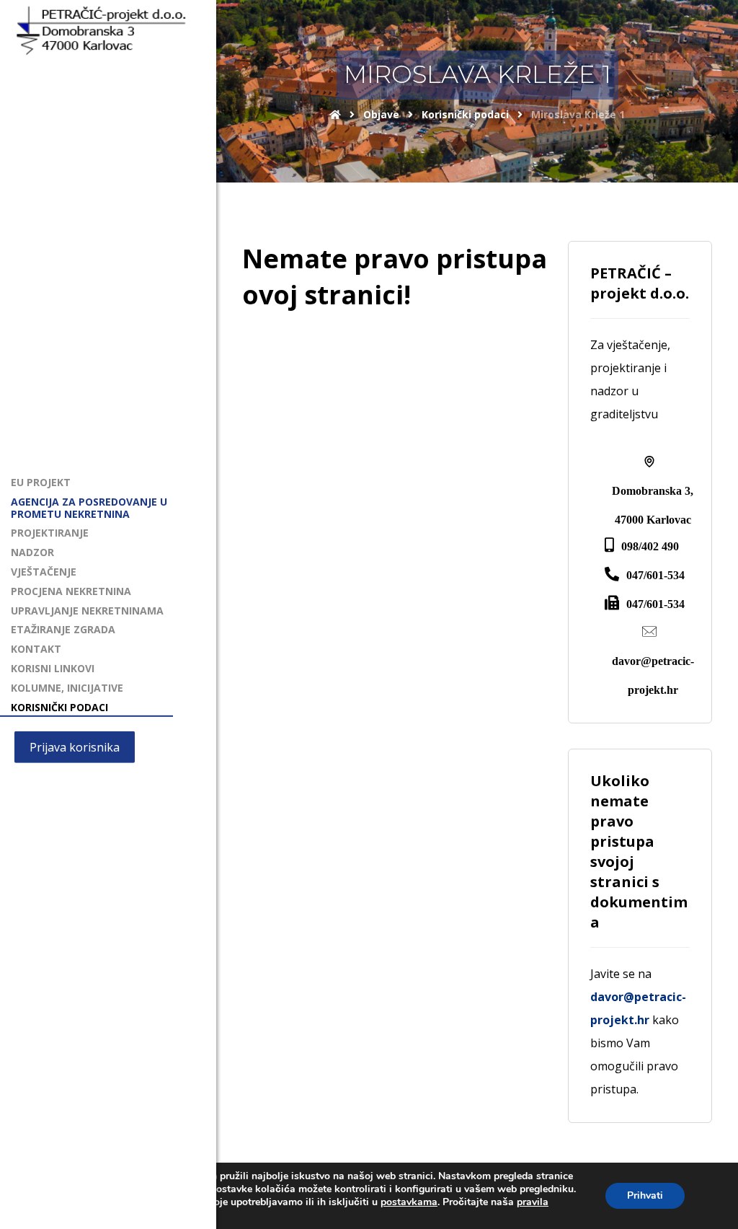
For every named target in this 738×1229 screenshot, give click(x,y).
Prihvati (645, 1195)
